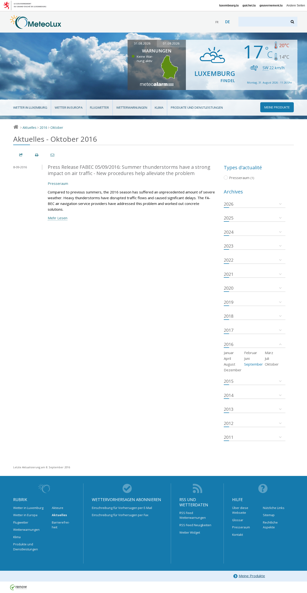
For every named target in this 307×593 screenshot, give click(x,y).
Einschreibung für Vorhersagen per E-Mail (122, 508)
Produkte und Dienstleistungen (197, 107)
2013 (228, 409)
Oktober (56, 127)
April (227, 358)
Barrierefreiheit (61, 524)
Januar (229, 352)
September (253, 364)
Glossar (237, 520)
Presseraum (58, 183)
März (269, 352)
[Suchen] (292, 22)
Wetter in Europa (69, 107)
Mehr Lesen (57, 217)
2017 (228, 330)
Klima (159, 107)
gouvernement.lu (271, 5)
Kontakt (237, 534)
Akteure (57, 508)
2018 (228, 316)
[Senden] (53, 155)
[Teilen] (21, 155)
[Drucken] (37, 155)
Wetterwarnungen (131, 107)
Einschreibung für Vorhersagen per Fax (120, 515)
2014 (228, 395)
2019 (228, 302)
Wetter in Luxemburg (30, 107)
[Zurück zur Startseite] (36, 27)
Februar (250, 352)
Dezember (233, 369)
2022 (228, 260)
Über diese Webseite (240, 510)
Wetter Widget (189, 532)
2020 (228, 288)
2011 (228, 437)
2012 (228, 423)
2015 (228, 381)
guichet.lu (249, 5)
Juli (267, 358)
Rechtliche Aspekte (270, 524)
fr (216, 22)
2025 (228, 218)
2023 (228, 246)
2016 (43, 127)
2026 (228, 204)
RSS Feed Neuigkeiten (195, 525)
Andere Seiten (295, 5)
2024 (228, 232)
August (229, 364)
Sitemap (269, 515)
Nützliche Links (273, 508)
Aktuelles (29, 127)
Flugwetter (99, 107)
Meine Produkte (252, 575)
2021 (228, 274)
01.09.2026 (171, 43)
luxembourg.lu (229, 5)
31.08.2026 (142, 43)
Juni (247, 358)
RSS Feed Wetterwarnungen (192, 515)
